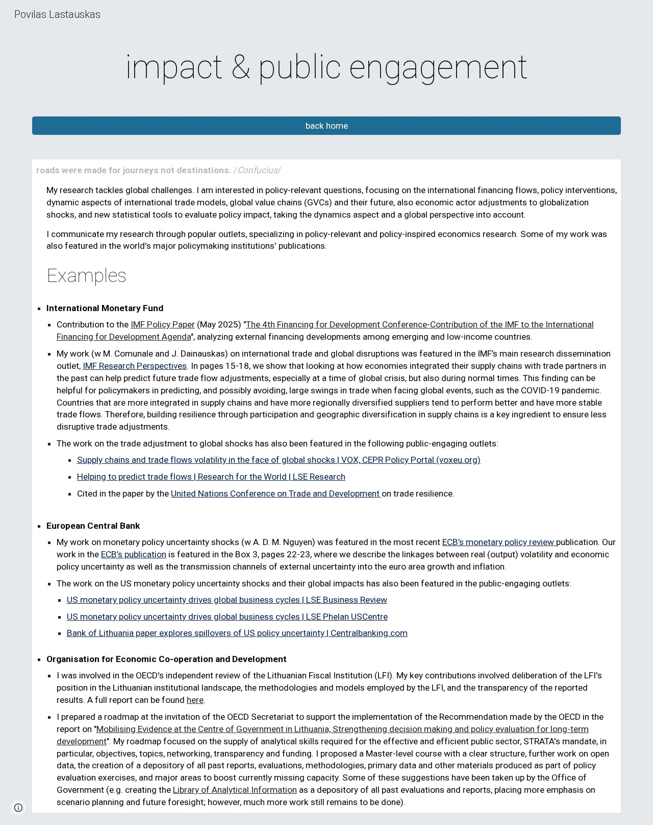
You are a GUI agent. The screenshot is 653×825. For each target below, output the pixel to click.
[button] (18, 807)
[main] (326, 67)
